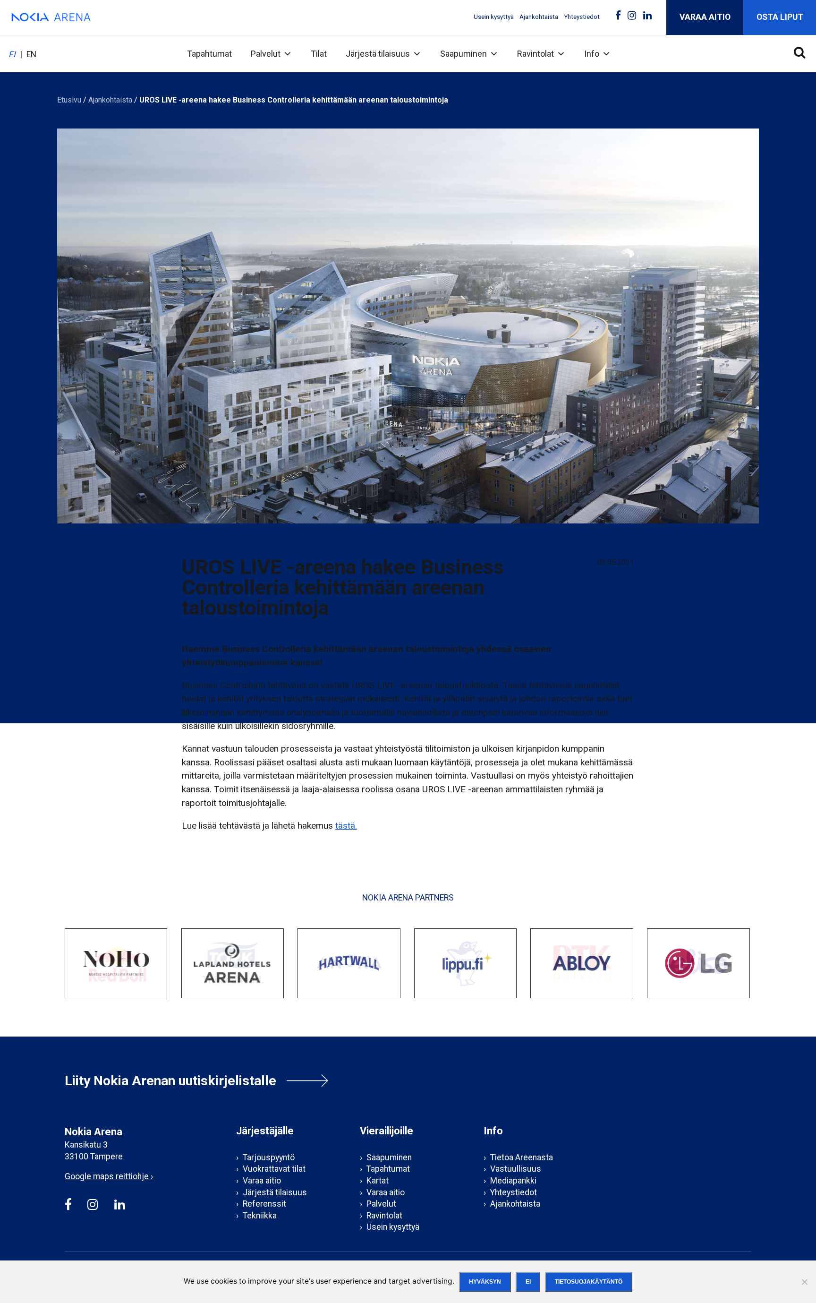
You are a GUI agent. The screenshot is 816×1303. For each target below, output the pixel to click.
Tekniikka (260, 1215)
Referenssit (264, 1204)
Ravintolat (535, 54)
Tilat (319, 54)
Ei (528, 1281)
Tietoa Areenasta (521, 1157)
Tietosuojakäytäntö (588, 1281)
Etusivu (69, 99)
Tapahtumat (209, 54)
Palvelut (265, 54)
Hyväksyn (485, 1281)
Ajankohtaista (538, 16)
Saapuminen (463, 54)
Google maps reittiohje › (109, 1176)
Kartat (377, 1180)
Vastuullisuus (515, 1169)
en (31, 54)
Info (591, 54)
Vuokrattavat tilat (274, 1169)
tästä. (346, 825)
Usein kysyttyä (494, 16)
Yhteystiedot (582, 16)
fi (12, 54)
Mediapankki (513, 1180)
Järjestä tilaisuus (378, 54)
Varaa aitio (705, 17)
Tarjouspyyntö (269, 1157)
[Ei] (804, 1281)
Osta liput (779, 17)
